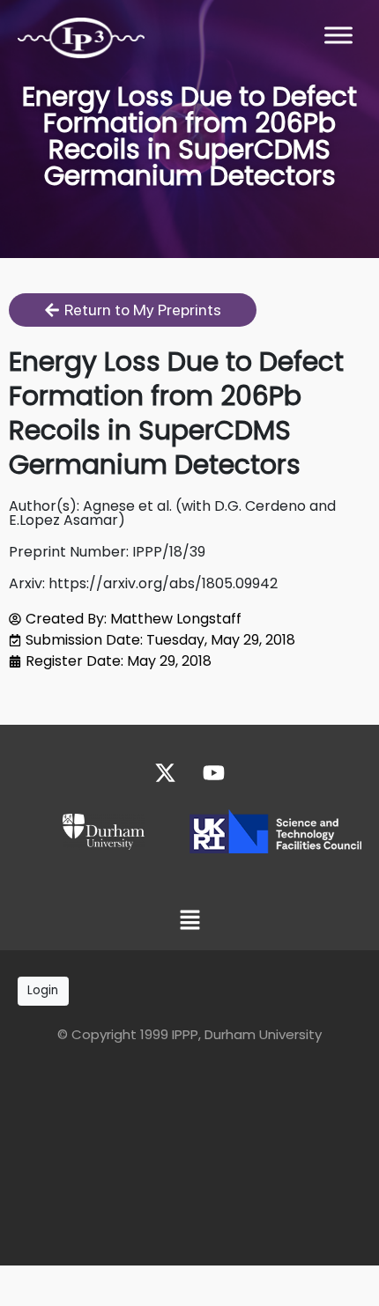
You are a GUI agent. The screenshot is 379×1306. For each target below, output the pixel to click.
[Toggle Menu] (338, 34)
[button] (189, 922)
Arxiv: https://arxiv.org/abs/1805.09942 (143, 583)
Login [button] (42, 990)
